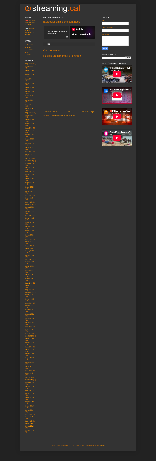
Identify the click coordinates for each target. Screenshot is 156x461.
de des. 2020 (29, 318)
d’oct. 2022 (28, 239)
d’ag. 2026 (28, 64)
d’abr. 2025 (28, 128)
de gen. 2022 (29, 270)
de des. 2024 (29, 143)
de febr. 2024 (29, 178)
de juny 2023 (29, 207)
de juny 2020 (29, 338)
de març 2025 (29, 130)
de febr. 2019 (29, 397)
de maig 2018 (29, 430)
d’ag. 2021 (28, 290)
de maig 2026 (29, 75)
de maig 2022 (29, 255)
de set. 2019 (29, 373)
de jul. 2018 (29, 423)
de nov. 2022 (29, 235)
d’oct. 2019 (28, 370)
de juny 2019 (29, 382)
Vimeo (29, 47)
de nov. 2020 (29, 322)
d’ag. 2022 (28, 246)
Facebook (30, 50)
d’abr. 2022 (28, 259)
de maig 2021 (29, 299)
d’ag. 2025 (28, 113)
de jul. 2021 (29, 292)
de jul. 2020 (29, 336)
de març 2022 (29, 262)
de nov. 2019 (29, 366)
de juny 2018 (29, 426)
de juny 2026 (29, 70)
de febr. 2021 (29, 310)
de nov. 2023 (29, 191)
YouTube (30, 45)
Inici (69, 112)
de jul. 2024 (29, 161)
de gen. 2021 (29, 314)
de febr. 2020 (29, 354)
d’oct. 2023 (28, 195)
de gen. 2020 (29, 358)
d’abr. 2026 (28, 79)
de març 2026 (29, 83)
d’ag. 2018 (28, 421)
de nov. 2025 (29, 100)
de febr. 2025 (29, 135)
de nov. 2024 (29, 147)
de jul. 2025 (29, 115)
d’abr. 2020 (28, 347)
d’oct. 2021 (28, 283)
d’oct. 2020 (28, 327)
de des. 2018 (29, 406)
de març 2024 (29, 174)
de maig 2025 (29, 124)
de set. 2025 (29, 109)
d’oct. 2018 (28, 414)
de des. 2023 (29, 187)
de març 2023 (29, 218)
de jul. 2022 (29, 248)
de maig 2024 (29, 167)
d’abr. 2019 (28, 391)
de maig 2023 (29, 211)
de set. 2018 (29, 417)
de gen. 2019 (29, 402)
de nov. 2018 (29, 410)
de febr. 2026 (29, 87)
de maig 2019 (29, 386)
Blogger (102, 445)
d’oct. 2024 (28, 151)
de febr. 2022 (29, 266)
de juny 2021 (29, 295)
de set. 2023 (29, 198)
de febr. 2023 (29, 222)
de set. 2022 (29, 242)
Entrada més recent (50, 112)
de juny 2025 (29, 119)
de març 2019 (29, 393)
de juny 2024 (29, 163)
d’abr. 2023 (28, 216)
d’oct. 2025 (28, 104)
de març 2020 (29, 349)
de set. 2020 (29, 329)
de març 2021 (29, 306)
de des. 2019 (29, 362)
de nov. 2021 (29, 279)
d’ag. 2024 (28, 158)
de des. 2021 (29, 274)
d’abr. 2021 (28, 303)
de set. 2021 (29, 285)
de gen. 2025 (29, 139)
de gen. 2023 (29, 226)
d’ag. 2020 (28, 333)
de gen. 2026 (29, 91)
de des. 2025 (29, 96)
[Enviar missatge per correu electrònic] (48, 44)
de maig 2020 (29, 343)
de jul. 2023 (29, 205)
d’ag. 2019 (28, 377)
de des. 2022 (29, 231)
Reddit (29, 55)
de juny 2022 (29, 251)
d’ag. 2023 (28, 202)
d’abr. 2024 (28, 172)
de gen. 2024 (29, 183)
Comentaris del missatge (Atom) (64, 115)
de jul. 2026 (29, 66)
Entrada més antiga (87, 112)
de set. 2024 (29, 154)
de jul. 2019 (29, 380)
